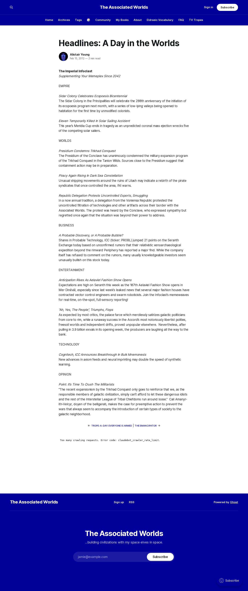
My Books (122, 20)
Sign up (119, 502)
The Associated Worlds (124, 7)
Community (103, 20)
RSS (131, 502)
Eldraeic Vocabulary (160, 20)
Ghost (234, 502)
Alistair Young (80, 54)
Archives (64, 20)
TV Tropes (196, 20)
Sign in (208, 7)
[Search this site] (11, 7)
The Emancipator (146, 425)
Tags (78, 20)
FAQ (181, 20)
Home (49, 20)
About (138, 20)
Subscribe (227, 7)
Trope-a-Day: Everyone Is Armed (111, 425)
